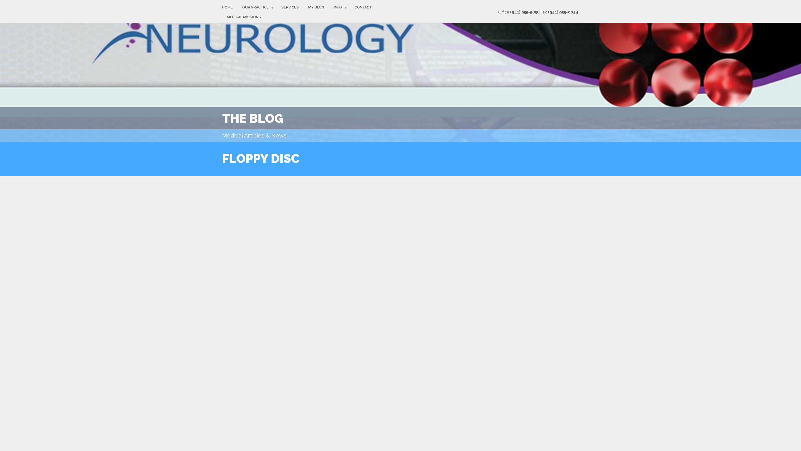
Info (338, 7)
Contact (363, 7)
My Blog (316, 7)
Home (227, 7)
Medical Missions (244, 17)
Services (290, 7)
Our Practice (255, 7)
